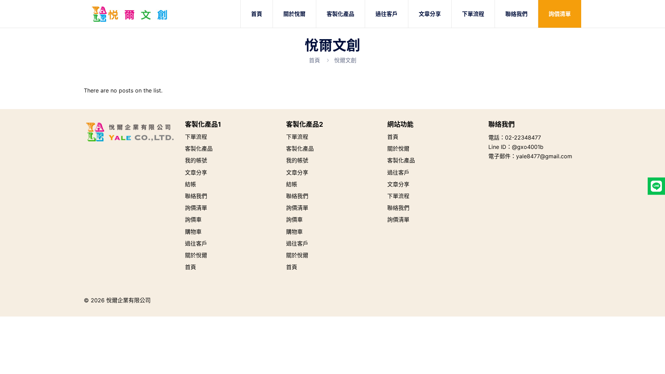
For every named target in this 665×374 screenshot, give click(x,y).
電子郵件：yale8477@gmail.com (530, 156)
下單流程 (196, 136)
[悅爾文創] (130, 14)
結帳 (190, 184)
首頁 (314, 60)
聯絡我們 (196, 196)
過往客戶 (196, 243)
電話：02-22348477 (514, 137)
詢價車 (193, 219)
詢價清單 (196, 207)
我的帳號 (196, 160)
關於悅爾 (196, 255)
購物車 (193, 231)
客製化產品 (199, 148)
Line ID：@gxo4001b (515, 146)
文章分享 (196, 172)
